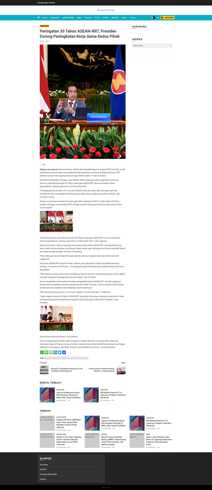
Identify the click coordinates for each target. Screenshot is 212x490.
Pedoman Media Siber (48, 474)
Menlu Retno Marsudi (69, 358)
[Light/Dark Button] (153, 18)
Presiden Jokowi (82, 358)
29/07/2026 (107, 447)
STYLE (97, 18)
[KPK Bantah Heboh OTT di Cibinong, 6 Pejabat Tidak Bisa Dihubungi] (91, 394)
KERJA (79, 18)
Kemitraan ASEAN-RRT (52, 358)
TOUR (132, 18)
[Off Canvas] (39, 17)
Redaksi (43, 479)
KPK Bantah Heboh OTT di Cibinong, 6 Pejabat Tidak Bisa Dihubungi (112, 395)
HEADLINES (54, 18)
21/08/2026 (62, 400)
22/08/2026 (62, 430)
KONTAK (43, 469)
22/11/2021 (45, 41)
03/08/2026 (62, 447)
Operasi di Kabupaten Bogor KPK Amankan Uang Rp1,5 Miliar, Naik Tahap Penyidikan (68, 395)
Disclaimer (44, 465)
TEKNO (124, 18)
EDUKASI (88, 18)
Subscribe (169, 18)
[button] (158, 18)
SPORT (105, 18)
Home (44, 18)
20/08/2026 (106, 400)
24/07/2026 (152, 447)
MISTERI (115, 18)
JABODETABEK (68, 18)
